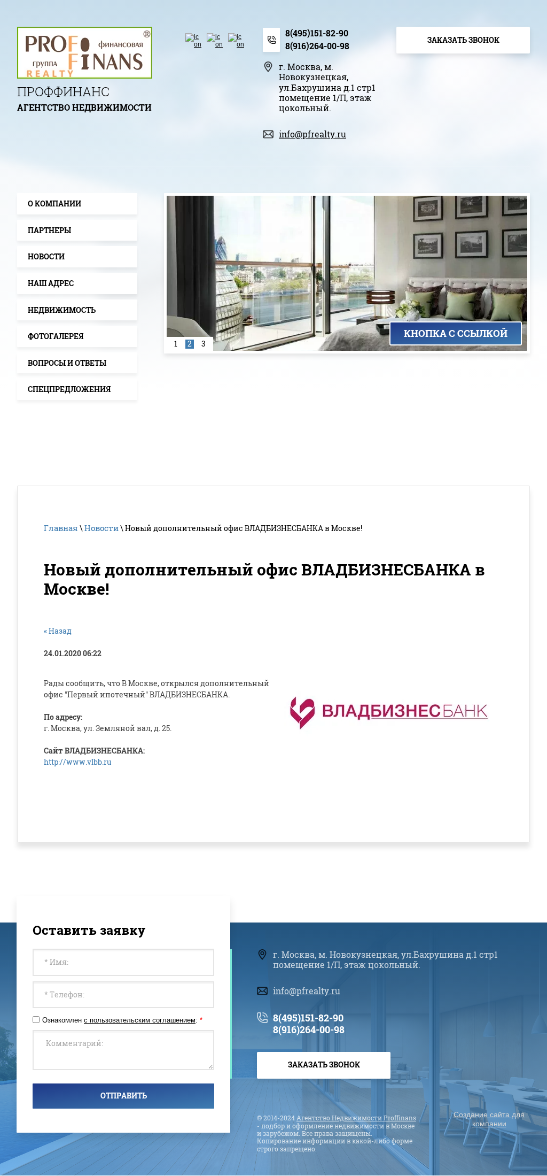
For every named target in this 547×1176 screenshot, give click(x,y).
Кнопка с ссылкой (455, 333)
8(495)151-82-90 (316, 33)
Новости (101, 527)
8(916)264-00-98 (317, 45)
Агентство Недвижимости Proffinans (356, 1117)
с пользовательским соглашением (140, 1020)
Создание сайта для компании (489, 1119)
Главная (61, 527)
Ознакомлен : (122, 1020)
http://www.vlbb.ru (78, 762)
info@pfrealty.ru (312, 134)
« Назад (58, 631)
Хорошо (445, 1150)
